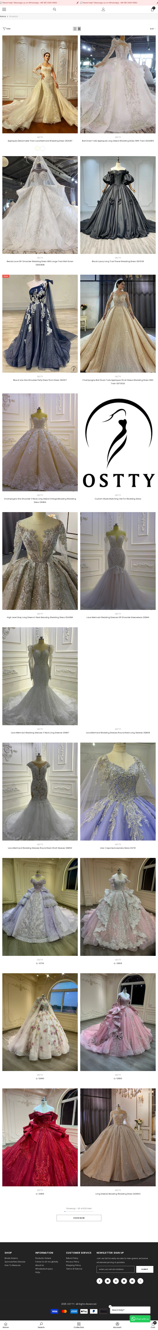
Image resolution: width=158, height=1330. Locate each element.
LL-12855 (118, 1078)
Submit (144, 1269)
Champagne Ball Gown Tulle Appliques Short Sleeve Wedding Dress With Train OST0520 (117, 382)
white (42, 148)
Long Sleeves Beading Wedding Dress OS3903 (118, 1194)
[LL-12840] (40, 1022)
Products (13, 16)
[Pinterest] (116, 1281)
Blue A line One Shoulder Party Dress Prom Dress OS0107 (40, 380)
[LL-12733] (40, 907)
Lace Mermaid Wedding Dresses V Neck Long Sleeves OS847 (40, 732)
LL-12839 (118, 963)
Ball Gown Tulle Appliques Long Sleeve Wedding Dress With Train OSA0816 (118, 140)
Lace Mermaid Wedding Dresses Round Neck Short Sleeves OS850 (40, 848)
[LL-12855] (118, 1022)
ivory (37, 148)
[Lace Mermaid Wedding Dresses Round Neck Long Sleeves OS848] (118, 676)
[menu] (4, 9)
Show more (79, 1218)
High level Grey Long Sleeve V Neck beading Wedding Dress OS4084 (40, 617)
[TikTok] (124, 1281)
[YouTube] (132, 1281)
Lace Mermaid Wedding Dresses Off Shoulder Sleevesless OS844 (118, 617)
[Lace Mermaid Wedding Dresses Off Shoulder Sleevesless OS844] (118, 561)
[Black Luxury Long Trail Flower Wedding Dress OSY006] (118, 205)
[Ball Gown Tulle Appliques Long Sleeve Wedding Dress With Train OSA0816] (118, 84)
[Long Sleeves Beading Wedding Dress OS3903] (118, 1137)
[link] (41, 1325)
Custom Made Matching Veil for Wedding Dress (118, 498)
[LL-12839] (118, 907)
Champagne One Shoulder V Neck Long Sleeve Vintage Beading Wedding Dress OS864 (40, 500)
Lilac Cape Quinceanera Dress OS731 (118, 848)
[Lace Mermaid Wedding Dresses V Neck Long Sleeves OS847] (40, 676)
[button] (75, 29)
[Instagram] (108, 1281)
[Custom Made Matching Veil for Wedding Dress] (118, 442)
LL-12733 (40, 963)
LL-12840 (40, 1078)
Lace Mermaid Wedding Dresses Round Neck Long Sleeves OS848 (118, 732)
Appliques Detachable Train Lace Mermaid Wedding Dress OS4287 (40, 140)
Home (3, 16)
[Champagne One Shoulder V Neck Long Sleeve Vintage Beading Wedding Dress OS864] (40, 442)
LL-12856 (40, 1194)
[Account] (103, 9)
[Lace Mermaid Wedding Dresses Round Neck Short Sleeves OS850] (40, 792)
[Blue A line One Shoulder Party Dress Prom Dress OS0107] (40, 324)
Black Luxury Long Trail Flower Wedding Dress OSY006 (118, 261)
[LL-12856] (40, 1137)
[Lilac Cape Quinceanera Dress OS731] (118, 792)
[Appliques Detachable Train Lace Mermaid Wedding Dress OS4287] (40, 84)
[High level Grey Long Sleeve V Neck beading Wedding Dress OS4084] (40, 561)
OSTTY (40, 137)
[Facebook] (99, 1281)
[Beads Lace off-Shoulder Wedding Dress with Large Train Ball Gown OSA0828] (40, 205)
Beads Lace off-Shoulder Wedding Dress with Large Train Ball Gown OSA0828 (40, 263)
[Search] (54, 9)
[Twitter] (140, 1281)
